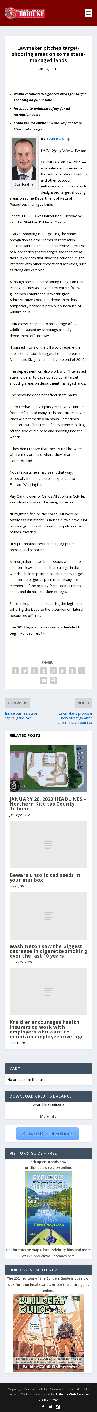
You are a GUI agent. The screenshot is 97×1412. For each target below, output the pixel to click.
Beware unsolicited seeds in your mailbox (45, 877)
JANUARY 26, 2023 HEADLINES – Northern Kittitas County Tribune (48, 804)
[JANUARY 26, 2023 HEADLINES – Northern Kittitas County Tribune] (49, 768)
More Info (48, 1116)
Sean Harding (58, 138)
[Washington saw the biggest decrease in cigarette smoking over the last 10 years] (49, 915)
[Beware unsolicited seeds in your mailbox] (49, 844)
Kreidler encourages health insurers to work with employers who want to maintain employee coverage (47, 1029)
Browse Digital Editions (47, 1133)
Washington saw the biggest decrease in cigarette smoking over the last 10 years (48, 951)
